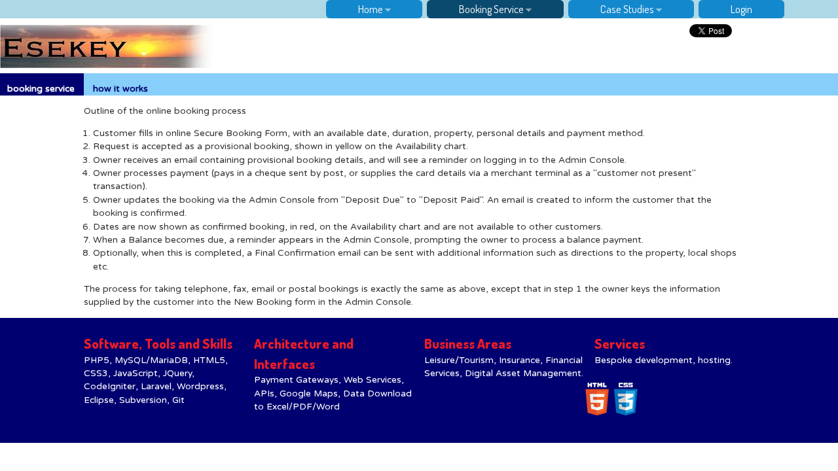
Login (741, 9)
